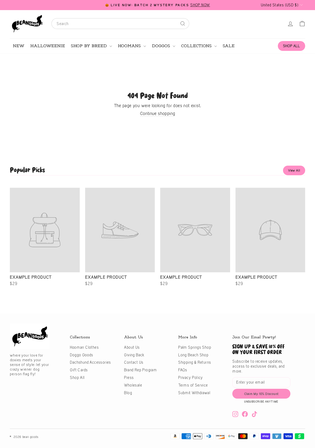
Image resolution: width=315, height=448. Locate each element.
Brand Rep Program (140, 370)
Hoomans (130, 45)
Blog (128, 392)
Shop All (77, 377)
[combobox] (120, 23)
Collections (197, 45)
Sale (229, 45)
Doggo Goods (81, 355)
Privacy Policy (190, 377)
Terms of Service (193, 385)
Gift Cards (79, 370)
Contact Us (133, 362)
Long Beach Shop (193, 355)
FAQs (182, 370)
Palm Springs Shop (194, 347)
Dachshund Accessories (90, 362)
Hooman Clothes (84, 347)
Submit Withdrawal (194, 392)
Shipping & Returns (194, 362)
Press (129, 377)
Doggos (162, 45)
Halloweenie (47, 45)
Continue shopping (157, 113)
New (18, 45)
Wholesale (133, 385)
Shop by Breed (89, 45)
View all (294, 170)
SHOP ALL (291, 46)
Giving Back (134, 355)
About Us (132, 347)
